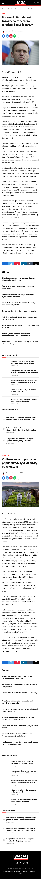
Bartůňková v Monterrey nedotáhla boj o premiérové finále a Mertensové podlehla (21, 418)
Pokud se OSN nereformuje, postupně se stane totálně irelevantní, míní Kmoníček (21, 429)
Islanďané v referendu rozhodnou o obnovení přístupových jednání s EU (18, 279)
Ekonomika (5, 455)
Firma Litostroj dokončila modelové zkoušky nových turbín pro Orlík (18, 702)
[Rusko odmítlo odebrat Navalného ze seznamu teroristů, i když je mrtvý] (20, 53)
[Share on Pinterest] (11, 36)
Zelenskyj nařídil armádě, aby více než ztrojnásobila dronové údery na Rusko (16, 335)
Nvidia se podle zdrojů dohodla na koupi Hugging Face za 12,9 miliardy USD (20, 743)
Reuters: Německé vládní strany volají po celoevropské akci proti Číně (17, 677)
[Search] (38, 3)
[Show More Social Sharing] (18, 36)
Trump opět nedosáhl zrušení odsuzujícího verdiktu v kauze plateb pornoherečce (20, 343)
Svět (3, 13)
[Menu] (3, 3)
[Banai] (20, 3)
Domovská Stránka (7, 9)
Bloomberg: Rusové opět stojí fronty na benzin (19, 311)
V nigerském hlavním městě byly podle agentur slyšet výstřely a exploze (19, 296)
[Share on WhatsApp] (14, 36)
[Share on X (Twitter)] (7, 36)
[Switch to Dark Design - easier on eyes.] (35, 3)
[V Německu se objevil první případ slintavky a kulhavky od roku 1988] (20, 494)
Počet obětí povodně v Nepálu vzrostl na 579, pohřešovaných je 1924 (18, 304)
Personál (10, 31)
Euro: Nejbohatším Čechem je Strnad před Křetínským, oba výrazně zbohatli (17, 735)
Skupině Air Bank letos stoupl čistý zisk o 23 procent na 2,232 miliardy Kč (18, 718)
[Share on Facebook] (3, 36)
